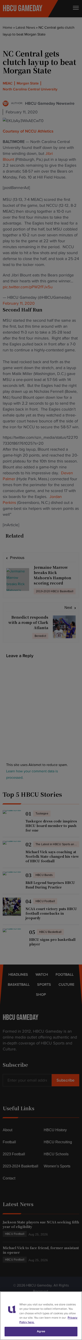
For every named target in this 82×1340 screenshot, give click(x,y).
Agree (41, 1331)
